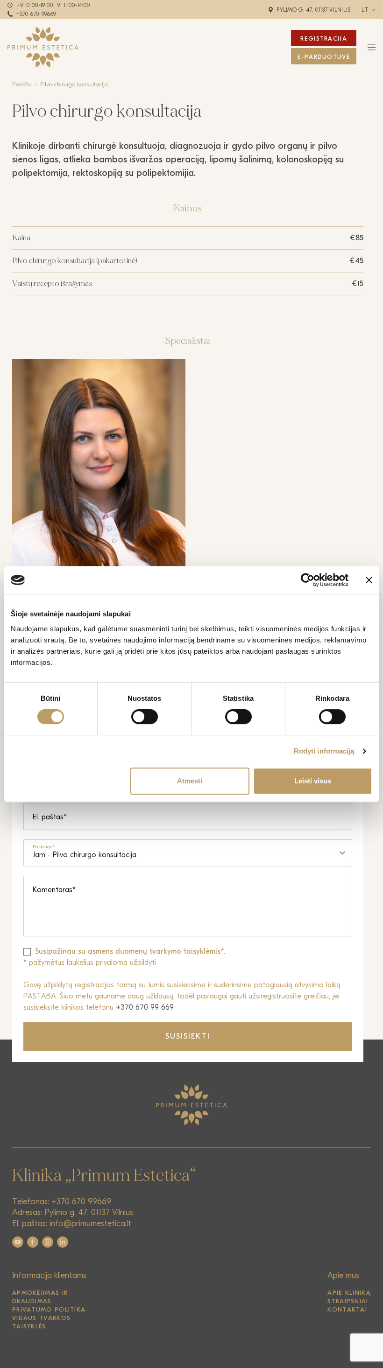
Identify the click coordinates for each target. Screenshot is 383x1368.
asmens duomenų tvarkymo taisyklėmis (154, 951)
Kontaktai (347, 1309)
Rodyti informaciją (324, 751)
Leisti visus (312, 781)
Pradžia (22, 84)
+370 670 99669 (36, 14)
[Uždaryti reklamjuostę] (369, 580)
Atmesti (189, 781)
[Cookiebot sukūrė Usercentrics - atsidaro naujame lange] (307, 580)
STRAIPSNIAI (347, 1301)
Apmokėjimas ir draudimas (40, 1297)
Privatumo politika (48, 1309)
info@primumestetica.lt (90, 1223)
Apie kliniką (349, 1292)
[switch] (144, 716)
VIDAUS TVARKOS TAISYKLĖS (41, 1322)
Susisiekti (187, 1036)
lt (365, 10)
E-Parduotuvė (324, 56)
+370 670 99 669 (145, 1007)
